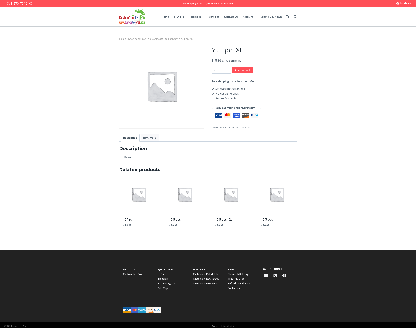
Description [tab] (130, 137)
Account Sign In (166, 283)
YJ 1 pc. (128, 219)
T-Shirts (162, 274)
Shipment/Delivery (238, 274)
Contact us (234, 288)
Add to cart (242, 70)
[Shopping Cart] (287, 16)
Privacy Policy (227, 326)
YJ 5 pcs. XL (223, 219)
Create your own (271, 17)
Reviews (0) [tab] (150, 137)
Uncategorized (243, 127)
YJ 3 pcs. (267, 219)
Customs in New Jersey (206, 278)
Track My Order (237, 278)
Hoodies (163, 278)
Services (214, 17)
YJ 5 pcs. (175, 219)
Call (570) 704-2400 (19, 3)
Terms (215, 326)
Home (165, 17)
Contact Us (231, 17)
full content (229, 127)
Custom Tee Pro (132, 274)
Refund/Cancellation (239, 283)
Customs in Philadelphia (206, 274)
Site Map (163, 288)
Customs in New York (205, 283)
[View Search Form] (294, 16)
